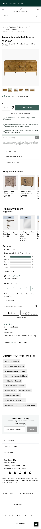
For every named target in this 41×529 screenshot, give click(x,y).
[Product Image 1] (10, 90)
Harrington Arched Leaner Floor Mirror (27, 234)
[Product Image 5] (32, 90)
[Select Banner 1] (4, 3)
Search (7, 15)
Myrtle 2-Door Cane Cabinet (8, 192)
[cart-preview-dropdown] (38, 10)
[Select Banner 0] (3, 3)
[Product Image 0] (4, 90)
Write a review (23, 96)
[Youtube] (20, 472)
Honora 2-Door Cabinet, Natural (26, 192)
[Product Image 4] (26, 90)
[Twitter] (30, 472)
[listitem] (12, 361)
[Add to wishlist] (12, 107)
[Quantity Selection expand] (8, 107)
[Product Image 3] (21, 90)
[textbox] (6, 107)
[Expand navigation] (4, 10)
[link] (20, 151)
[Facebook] (25, 472)
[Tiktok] (15, 472)
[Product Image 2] (15, 90)
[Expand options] (37, 151)
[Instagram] (10, 472)
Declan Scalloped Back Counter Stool (10, 233)
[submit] (37, 16)
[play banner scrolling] (6, 3)
